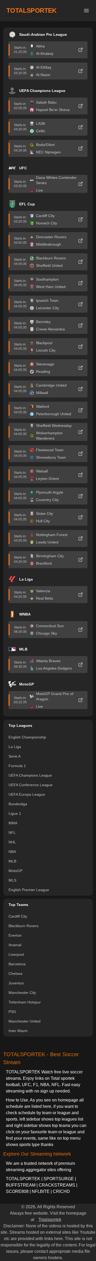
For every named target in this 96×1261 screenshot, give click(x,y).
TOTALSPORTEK (31, 10)
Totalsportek (49, 1219)
